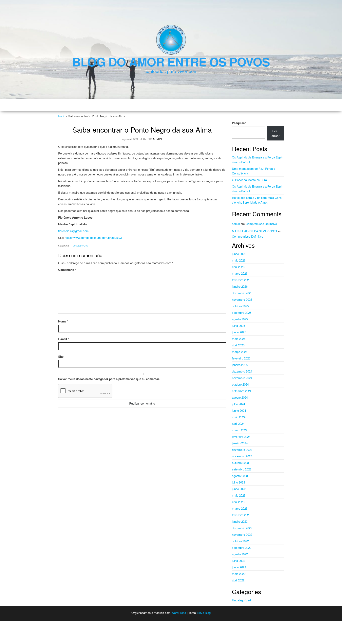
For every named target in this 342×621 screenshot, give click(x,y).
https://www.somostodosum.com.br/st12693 (93, 237)
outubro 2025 (240, 306)
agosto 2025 (240, 319)
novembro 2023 (242, 456)
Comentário (67, 269)
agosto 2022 (240, 554)
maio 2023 (238, 495)
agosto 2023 (240, 476)
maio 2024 (238, 417)
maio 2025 (238, 339)
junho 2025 (239, 332)
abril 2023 (238, 502)
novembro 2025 (242, 299)
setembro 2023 (241, 469)
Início (61, 116)
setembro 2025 (241, 312)
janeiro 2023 (240, 521)
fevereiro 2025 (241, 358)
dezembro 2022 (242, 528)
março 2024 (239, 430)
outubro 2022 (240, 541)
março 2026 (239, 273)
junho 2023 (239, 489)
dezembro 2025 (242, 293)
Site (61, 356)
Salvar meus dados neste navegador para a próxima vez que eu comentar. (109, 379)
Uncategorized (80, 245)
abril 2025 (238, 345)
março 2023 (239, 508)
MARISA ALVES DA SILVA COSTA (254, 231)
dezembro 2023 (242, 449)
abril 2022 (238, 580)
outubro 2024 (240, 384)
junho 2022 (239, 567)
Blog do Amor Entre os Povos (171, 61)
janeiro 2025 (240, 365)
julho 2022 (238, 560)
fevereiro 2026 (241, 280)
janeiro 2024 (240, 443)
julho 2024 (238, 404)
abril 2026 (238, 267)
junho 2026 (239, 254)
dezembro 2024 (242, 371)
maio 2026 (238, 260)
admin (157, 139)
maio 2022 (238, 574)
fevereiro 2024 (241, 436)
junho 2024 (239, 410)
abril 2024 (238, 423)
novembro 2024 (242, 378)
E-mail (63, 339)
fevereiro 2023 (241, 515)
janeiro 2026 (240, 286)
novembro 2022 (242, 534)
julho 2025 (238, 325)
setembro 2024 (241, 391)
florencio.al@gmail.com (73, 231)
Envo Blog (204, 613)
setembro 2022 (241, 547)
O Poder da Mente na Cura (249, 180)
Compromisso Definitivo (261, 224)
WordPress (178, 613)
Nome (63, 321)
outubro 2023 (240, 463)
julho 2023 (238, 482)
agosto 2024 (240, 397)
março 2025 (239, 352)
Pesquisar (239, 123)
